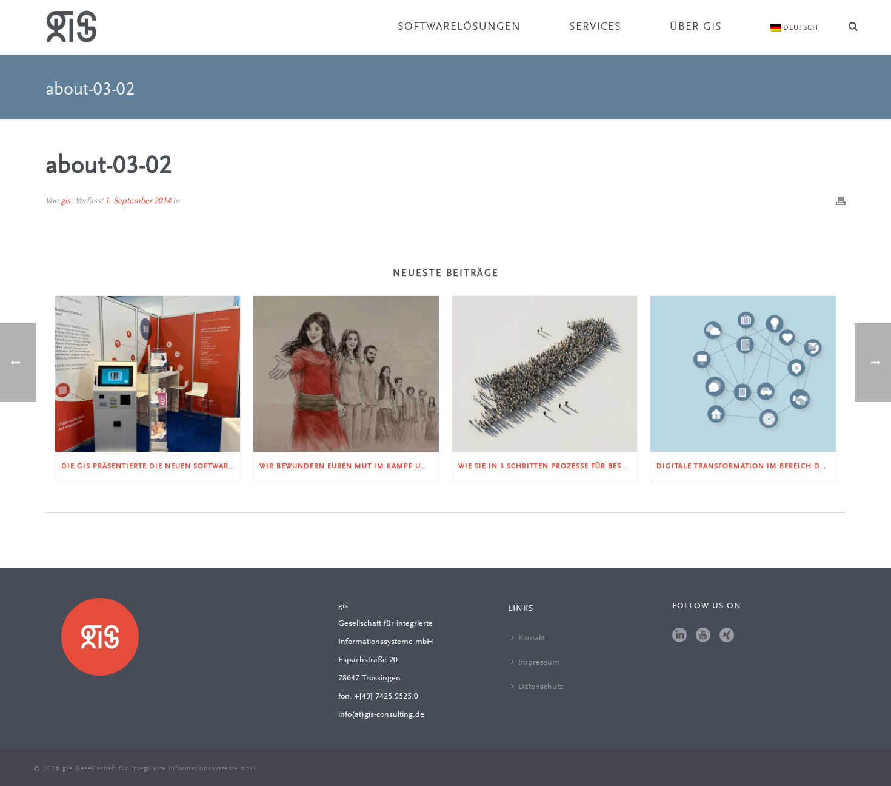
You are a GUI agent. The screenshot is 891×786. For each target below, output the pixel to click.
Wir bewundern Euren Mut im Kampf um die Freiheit (348, 466)
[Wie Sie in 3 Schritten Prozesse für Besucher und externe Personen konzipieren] (544, 373)
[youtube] (703, 636)
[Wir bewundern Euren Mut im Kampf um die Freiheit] (345, 373)
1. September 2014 (138, 201)
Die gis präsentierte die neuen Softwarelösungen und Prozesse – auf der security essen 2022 (150, 466)
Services (595, 27)
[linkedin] (679, 636)
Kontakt (531, 638)
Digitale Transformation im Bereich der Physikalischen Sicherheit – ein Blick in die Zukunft (745, 466)
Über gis (696, 27)
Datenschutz (540, 687)
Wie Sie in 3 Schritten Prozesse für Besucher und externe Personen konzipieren (547, 466)
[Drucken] (841, 201)
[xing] (726, 636)
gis (65, 201)
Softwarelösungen (459, 27)
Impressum (538, 663)
